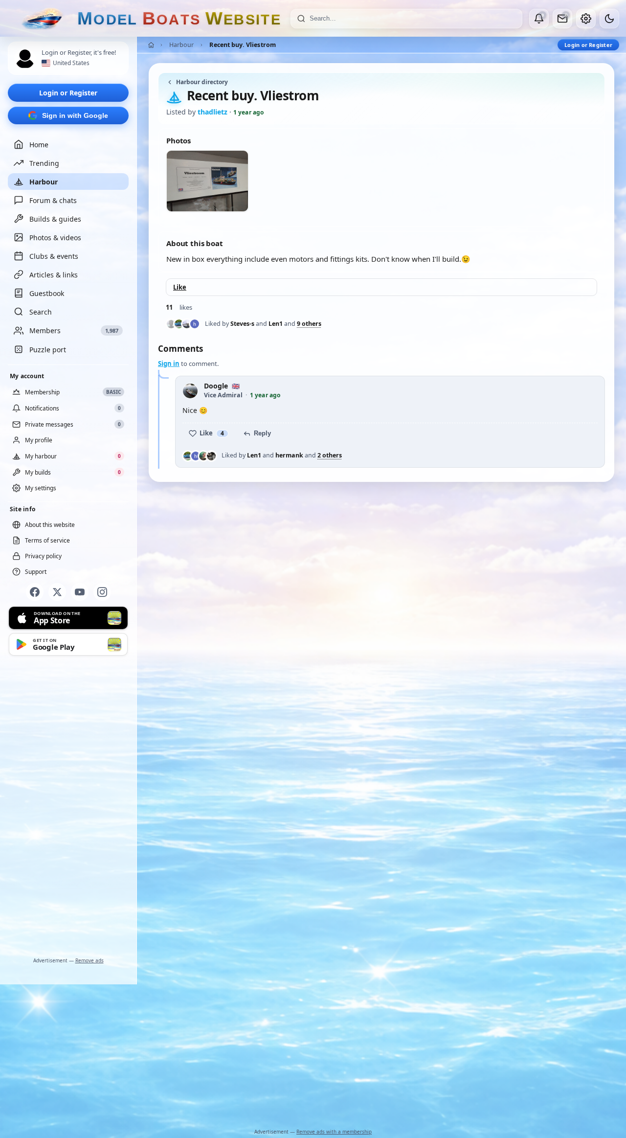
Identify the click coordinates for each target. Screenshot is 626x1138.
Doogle (216, 386)
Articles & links (53, 274)
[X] (57, 592)
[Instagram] (102, 592)
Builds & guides (55, 219)
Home (38, 144)
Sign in (168, 363)
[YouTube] (80, 592)
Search (40, 312)
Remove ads (89, 960)
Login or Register (68, 92)
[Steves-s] (171, 324)
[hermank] (194, 324)
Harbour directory (202, 82)
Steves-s (242, 323)
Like (179, 287)
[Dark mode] (609, 18)
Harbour (43, 181)
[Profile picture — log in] (25, 58)
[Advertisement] (68, 808)
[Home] (151, 45)
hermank (289, 455)
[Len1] (179, 324)
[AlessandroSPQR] (211, 456)
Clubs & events (53, 256)
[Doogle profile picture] (190, 391)
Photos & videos (55, 237)
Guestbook (46, 293)
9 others (309, 324)
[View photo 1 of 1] (207, 181)
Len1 (275, 323)
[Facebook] (35, 592)
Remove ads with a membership (334, 1131)
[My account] (586, 18)
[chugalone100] (186, 324)
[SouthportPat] (203, 456)
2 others (329, 455)
